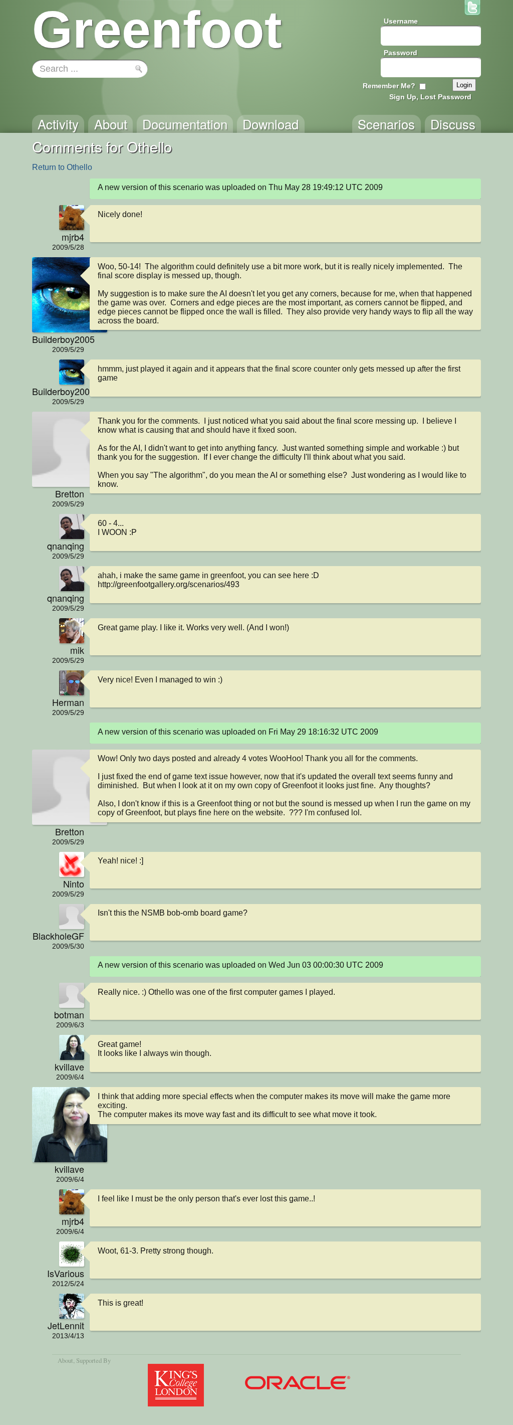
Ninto (73, 883)
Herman (68, 701)
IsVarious (65, 1273)
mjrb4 (73, 236)
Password (400, 53)
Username (401, 21)
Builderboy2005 (58, 338)
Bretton (69, 493)
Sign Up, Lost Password (430, 97)
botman (69, 1014)
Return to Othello (62, 167)
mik (77, 649)
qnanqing (65, 545)
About (65, 1360)
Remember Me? (389, 86)
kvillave (69, 1066)
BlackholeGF (58, 935)
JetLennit (66, 1325)
